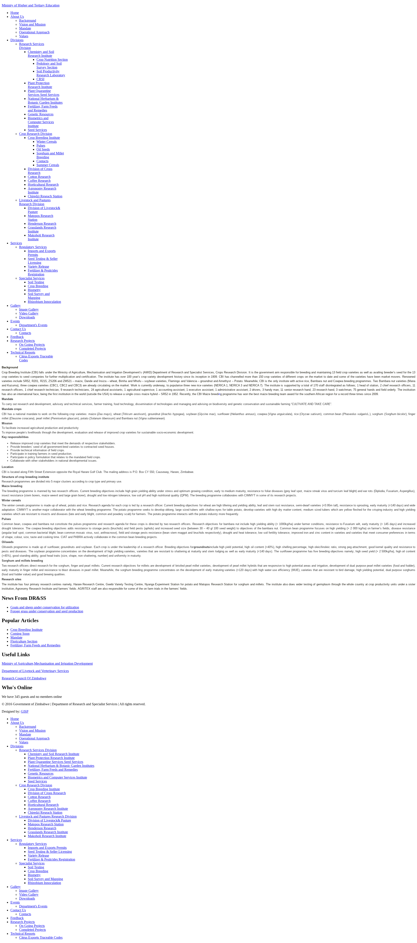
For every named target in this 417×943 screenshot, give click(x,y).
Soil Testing (36, 282)
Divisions (16, 40)
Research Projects (22, 341)
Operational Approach (34, 32)
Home (14, 13)
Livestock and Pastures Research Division (35, 202)
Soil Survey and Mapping (39, 296)
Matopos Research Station (46, 824)
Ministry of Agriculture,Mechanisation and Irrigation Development (47, 663)
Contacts (42, 161)
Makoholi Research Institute (47, 836)
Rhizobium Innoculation (44, 301)
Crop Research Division (35, 134)
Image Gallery (29, 309)
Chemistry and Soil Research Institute (41, 53)
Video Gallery (28, 313)
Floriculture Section (23, 641)
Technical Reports (22, 352)
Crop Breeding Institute (44, 137)
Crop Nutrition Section (52, 59)
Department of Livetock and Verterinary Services (35, 671)
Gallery (15, 305)
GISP (24, 711)
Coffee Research (39, 180)
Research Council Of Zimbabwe (24, 678)
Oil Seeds (43, 149)
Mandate (25, 28)
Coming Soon (20, 633)
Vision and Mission (32, 24)
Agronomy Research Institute (48, 808)
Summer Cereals (47, 165)
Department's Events (33, 325)
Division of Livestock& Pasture (49, 820)
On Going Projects (32, 344)
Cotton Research (39, 177)
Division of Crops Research (40, 171)
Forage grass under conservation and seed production (46, 611)
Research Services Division (38, 750)
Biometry (34, 290)
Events (15, 321)
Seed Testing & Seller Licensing (50, 851)
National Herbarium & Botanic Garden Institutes (45, 100)
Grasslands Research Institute (48, 832)
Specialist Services (32, 278)
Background (27, 20)
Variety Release (38, 266)
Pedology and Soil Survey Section (49, 65)
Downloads (27, 317)
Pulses (40, 145)
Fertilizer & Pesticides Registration (43, 272)
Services (16, 243)
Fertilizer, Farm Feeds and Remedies (43, 108)
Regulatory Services (33, 247)
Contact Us (18, 329)
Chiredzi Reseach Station (45, 196)
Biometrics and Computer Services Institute (41, 122)
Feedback (17, 337)
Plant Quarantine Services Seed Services (43, 93)
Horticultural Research (43, 184)
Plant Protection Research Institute (40, 85)
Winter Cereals (46, 141)
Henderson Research (42, 223)
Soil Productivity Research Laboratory (50, 73)
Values (23, 36)
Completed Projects (32, 348)
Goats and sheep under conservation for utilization (44, 607)
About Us (17, 16)
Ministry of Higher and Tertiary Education (31, 5)
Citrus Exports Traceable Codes (41, 937)
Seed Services (37, 130)
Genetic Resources (40, 114)
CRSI (40, 79)
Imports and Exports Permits (47, 848)
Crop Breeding (38, 286)
